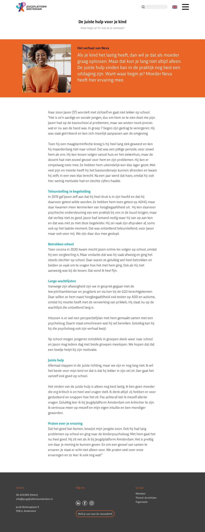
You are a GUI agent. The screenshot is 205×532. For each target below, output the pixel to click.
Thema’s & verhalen (146, 497)
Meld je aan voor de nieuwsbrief (95, 513)
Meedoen (141, 493)
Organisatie (142, 501)
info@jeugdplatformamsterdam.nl (34, 499)
